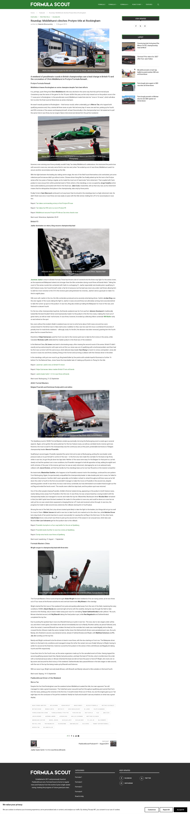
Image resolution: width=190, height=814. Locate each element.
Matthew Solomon (92, 716)
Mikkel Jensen (53, 720)
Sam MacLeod (74, 723)
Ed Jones (87, 709)
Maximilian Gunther (38, 720)
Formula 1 (78, 777)
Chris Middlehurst (74, 709)
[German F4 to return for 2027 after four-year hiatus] (128, 60)
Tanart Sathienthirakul (101, 723)
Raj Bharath (102, 720)
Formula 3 (112, 4)
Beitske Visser (36, 709)
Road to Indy (136, 4)
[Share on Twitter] (73, 736)
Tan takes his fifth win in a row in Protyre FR (51, 208)
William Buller (48, 727)
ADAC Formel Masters (39, 705)
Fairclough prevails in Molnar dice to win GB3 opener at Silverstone (148, 99)
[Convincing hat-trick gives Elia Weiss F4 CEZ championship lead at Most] (128, 46)
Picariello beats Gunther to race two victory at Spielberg (55, 530)
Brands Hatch (49, 709)
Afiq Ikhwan (54, 705)
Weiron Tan (35, 727)
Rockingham (62, 723)
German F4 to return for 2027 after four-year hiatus (147, 58)
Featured (42, 13)
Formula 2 (101, 4)
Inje (97, 712)
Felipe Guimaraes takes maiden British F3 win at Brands (55, 369)
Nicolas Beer (79, 720)
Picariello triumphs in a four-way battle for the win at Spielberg (57, 525)
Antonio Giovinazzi (108, 705)
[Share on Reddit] (76, 736)
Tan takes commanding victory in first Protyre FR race (54, 203)
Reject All (166, 810)
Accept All (180, 810)
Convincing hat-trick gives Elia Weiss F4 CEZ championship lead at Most (148, 45)
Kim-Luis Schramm (77, 716)
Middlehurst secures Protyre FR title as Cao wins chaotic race (57, 212)
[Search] (158, 4)
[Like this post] (69, 736)
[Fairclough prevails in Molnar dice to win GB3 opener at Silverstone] (128, 100)
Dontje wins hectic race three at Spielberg (50, 534)
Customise (152, 810)
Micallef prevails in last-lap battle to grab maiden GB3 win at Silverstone (148, 72)
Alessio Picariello (92, 705)
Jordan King (63, 716)
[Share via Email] (78, 736)
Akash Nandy (78, 705)
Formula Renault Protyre (60, 712)
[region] (95, 807)
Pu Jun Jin (90, 720)
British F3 (61, 709)
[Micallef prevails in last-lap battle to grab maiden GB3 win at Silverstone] (128, 73)
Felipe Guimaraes (99, 709)
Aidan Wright (65, 705)
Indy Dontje (89, 712)
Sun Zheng (85, 723)
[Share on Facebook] (71, 736)
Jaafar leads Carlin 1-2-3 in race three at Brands (52, 374)
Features (149, 4)
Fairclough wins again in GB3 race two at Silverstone (147, 84)
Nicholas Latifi (67, 720)
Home (33, 13)
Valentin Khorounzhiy (45, 24)
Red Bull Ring (36, 723)
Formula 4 (124, 4)
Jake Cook (106, 712)
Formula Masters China (40, 712)
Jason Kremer (36, 716)
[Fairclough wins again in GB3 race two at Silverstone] (128, 86)
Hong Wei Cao (76, 712)
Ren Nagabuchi (49, 723)
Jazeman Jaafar (50, 716)
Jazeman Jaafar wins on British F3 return (50, 365)
